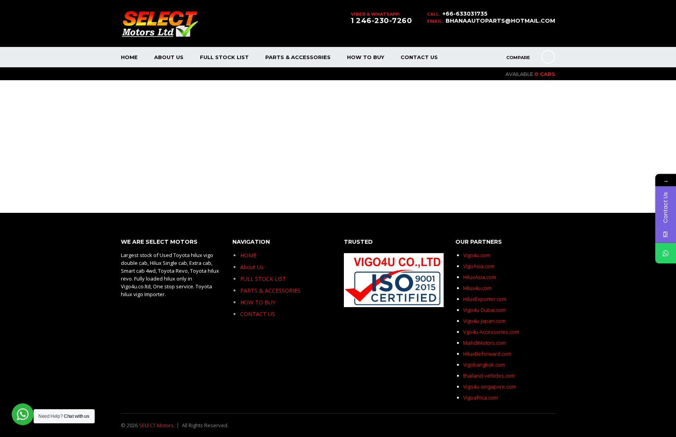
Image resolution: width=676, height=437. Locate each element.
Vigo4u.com (476, 255)
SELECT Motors (156, 425)
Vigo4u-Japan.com (484, 320)
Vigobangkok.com (484, 364)
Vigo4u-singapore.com (489, 386)
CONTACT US (419, 57)
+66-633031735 (464, 13)
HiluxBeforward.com (487, 353)
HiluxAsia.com (479, 277)
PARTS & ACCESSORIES (298, 57)
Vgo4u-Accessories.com (491, 331)
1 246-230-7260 (381, 20)
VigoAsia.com (478, 266)
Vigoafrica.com (480, 397)
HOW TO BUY (365, 57)
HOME (129, 57)
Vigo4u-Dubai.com (484, 309)
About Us (168, 57)
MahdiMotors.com (484, 342)
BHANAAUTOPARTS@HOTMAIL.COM (500, 20)
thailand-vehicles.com (489, 375)
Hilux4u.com (477, 287)
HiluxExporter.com (484, 298)
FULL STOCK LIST (224, 57)
